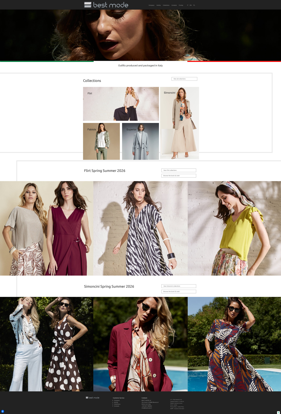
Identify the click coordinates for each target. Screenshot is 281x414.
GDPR (171, 408)
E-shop (181, 5)
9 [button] (146, 59)
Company (151, 5)
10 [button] (148, 59)
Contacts (174, 5)
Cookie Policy (181, 406)
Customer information (179, 408)
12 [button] (153, 59)
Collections (166, 5)
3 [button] (132, 59)
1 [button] (127, 59)
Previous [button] (2, 34)
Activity (159, 5)
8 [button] (144, 59)
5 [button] (137, 59)
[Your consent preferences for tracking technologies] (278, 412)
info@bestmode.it (147, 408)
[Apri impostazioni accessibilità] (2, 411)
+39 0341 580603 (147, 406)
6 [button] (139, 59)
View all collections (180, 79)
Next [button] (279, 34)
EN (191, 5)
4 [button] (134, 59)
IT (187, 5)
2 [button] (130, 59)
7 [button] (141, 59)
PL (194, 5)
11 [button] (151, 59)
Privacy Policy (173, 406)
